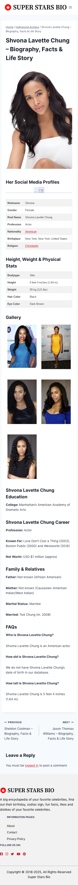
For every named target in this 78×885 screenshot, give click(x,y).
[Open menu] (70, 7)
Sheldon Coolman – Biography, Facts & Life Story (18, 730)
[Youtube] (19, 854)
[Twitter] (13, 854)
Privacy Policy (16, 839)
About (11, 826)
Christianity (31, 245)
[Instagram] (7, 854)
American (31, 231)
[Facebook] (2, 854)
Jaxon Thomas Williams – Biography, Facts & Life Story (58, 730)
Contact (12, 832)
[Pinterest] (25, 854)
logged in (31, 765)
